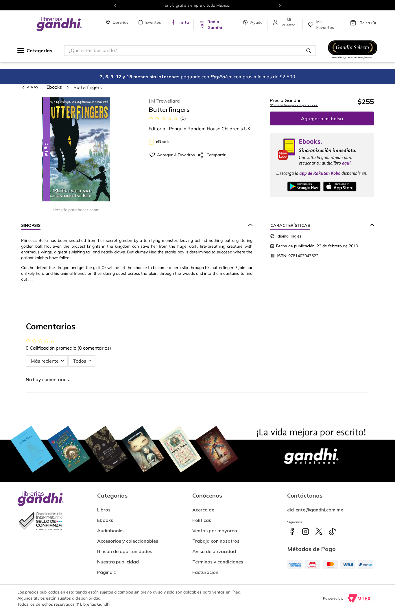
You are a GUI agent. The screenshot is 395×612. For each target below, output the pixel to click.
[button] (76, 149)
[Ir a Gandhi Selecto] (353, 60)
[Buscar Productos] (308, 50)
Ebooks (54, 87)
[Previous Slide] (115, 5)
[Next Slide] (279, 5)
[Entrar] (289, 22)
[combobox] (190, 50)
